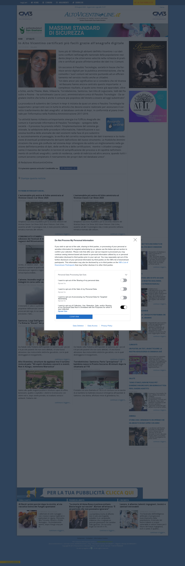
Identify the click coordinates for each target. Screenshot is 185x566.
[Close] (136, 240)
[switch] (123, 280)
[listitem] (92, 274)
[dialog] (92, 283)
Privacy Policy (106, 326)
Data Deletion (78, 326)
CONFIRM (74, 317)
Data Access (92, 326)
